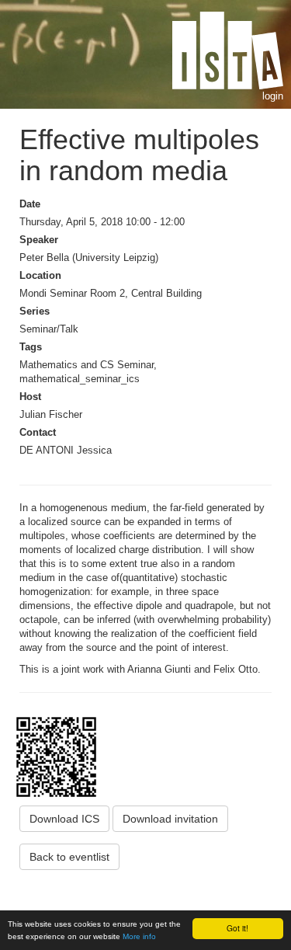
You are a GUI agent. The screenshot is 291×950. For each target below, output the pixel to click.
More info (139, 936)
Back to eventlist (69, 857)
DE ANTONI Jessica (65, 450)
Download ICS (64, 819)
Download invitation (170, 819)
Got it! (237, 928)
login (272, 96)
